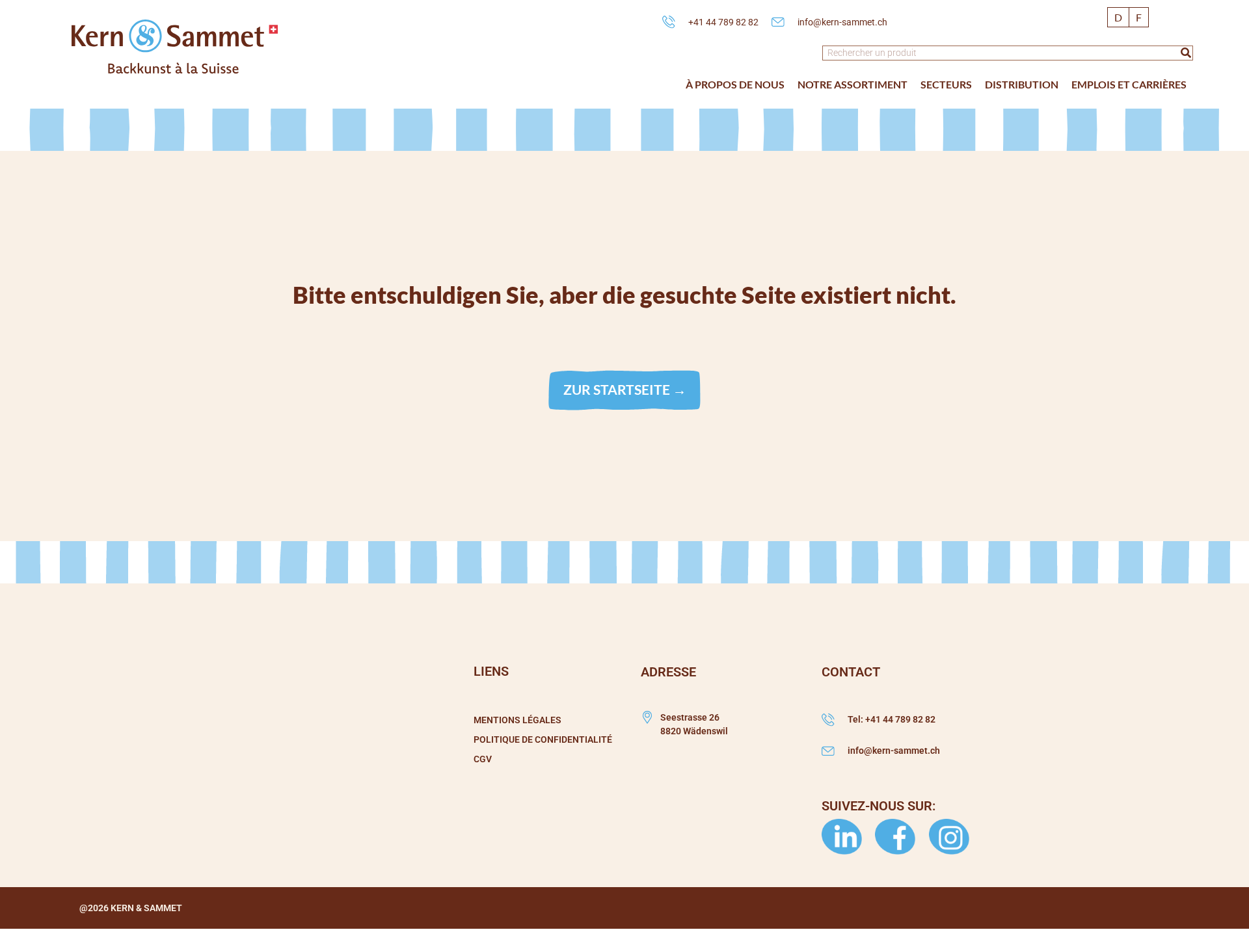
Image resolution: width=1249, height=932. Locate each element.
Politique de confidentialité (543, 739)
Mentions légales (517, 720)
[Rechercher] (1185, 53)
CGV (483, 759)
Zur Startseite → (624, 389)
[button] (735, 84)
